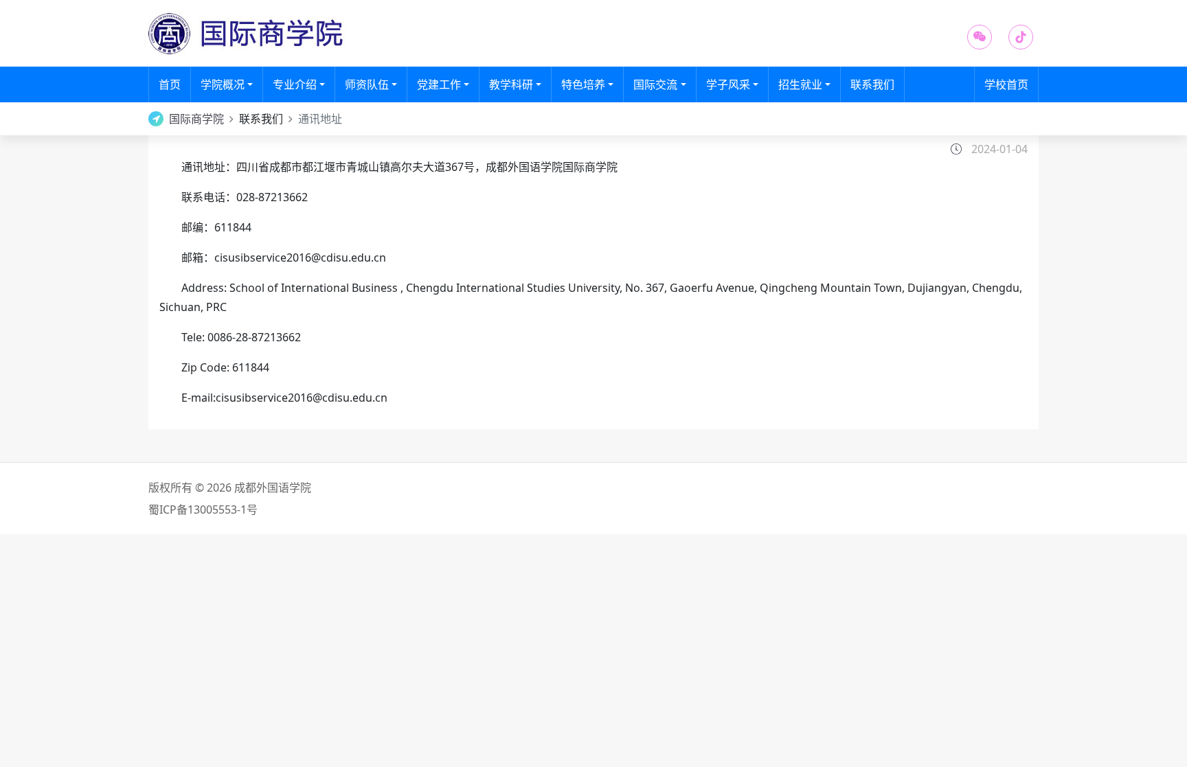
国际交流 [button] (655, 84)
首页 (174, 84)
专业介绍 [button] (295, 84)
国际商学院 (196, 118)
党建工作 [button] (439, 84)
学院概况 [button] (223, 84)
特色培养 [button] (583, 84)
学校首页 (1006, 84)
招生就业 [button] (800, 84)
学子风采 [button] (728, 84)
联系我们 (872, 84)
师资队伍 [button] (367, 84)
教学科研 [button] (511, 84)
